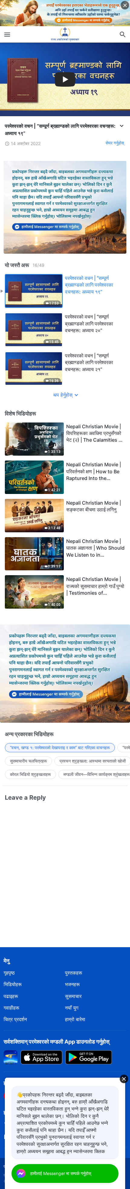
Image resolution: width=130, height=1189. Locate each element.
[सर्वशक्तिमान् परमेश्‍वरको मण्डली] (65, 34)
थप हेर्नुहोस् (63, 395)
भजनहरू (72, 984)
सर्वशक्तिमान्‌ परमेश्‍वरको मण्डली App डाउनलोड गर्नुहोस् (56, 1041)
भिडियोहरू (13, 984)
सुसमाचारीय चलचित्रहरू (28, 760)
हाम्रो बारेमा (75, 1019)
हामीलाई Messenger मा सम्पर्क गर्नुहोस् (60, 1173)
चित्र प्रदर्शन (15, 1019)
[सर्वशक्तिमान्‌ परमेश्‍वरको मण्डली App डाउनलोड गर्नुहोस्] (11, 1057)
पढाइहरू (11, 996)
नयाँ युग (71, 1008)
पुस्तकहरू (73, 973)
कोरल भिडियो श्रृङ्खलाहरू (30, 774)
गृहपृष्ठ (9, 973)
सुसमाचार (73, 996)
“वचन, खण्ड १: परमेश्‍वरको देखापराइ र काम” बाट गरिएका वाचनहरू (60, 747)
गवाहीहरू (11, 1008)
